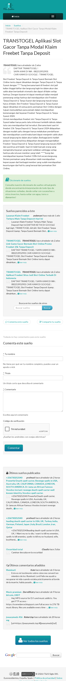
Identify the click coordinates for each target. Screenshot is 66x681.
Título (6, 373)
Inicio (16, 16)
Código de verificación (13, 421)
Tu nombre (9, 354)
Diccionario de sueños (20, 180)
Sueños (17, 25)
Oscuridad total (14, 549)
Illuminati (11, 570)
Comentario (9, 389)
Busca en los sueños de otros (33, 303)
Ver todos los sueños (35, 641)
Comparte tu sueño (51, 321)
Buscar (47, 307)
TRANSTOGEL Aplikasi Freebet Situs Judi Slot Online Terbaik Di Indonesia (31, 275)
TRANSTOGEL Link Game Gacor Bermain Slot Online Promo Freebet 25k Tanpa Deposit (29, 243)
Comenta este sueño (18, 321)
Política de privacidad (45, 678)
